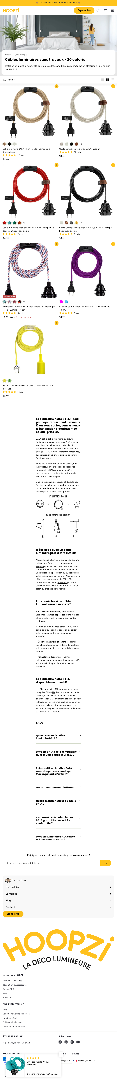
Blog (5, 993)
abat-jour (62, 582)
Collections (20, 55)
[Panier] (105, 10)
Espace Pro (84, 10)
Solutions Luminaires (12, 980)
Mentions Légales (11, 1018)
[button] (9, 155)
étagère (40, 566)
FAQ (5, 1009)
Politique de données (12, 1022)
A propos (7, 997)
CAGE (49, 451)
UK (53, 692)
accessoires (69, 467)
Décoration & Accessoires (15, 985)
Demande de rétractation (14, 1026)
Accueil (8, 55)
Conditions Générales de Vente (17, 1014)
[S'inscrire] (105, 863)
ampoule (57, 579)
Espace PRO (8, 989)
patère (39, 563)
